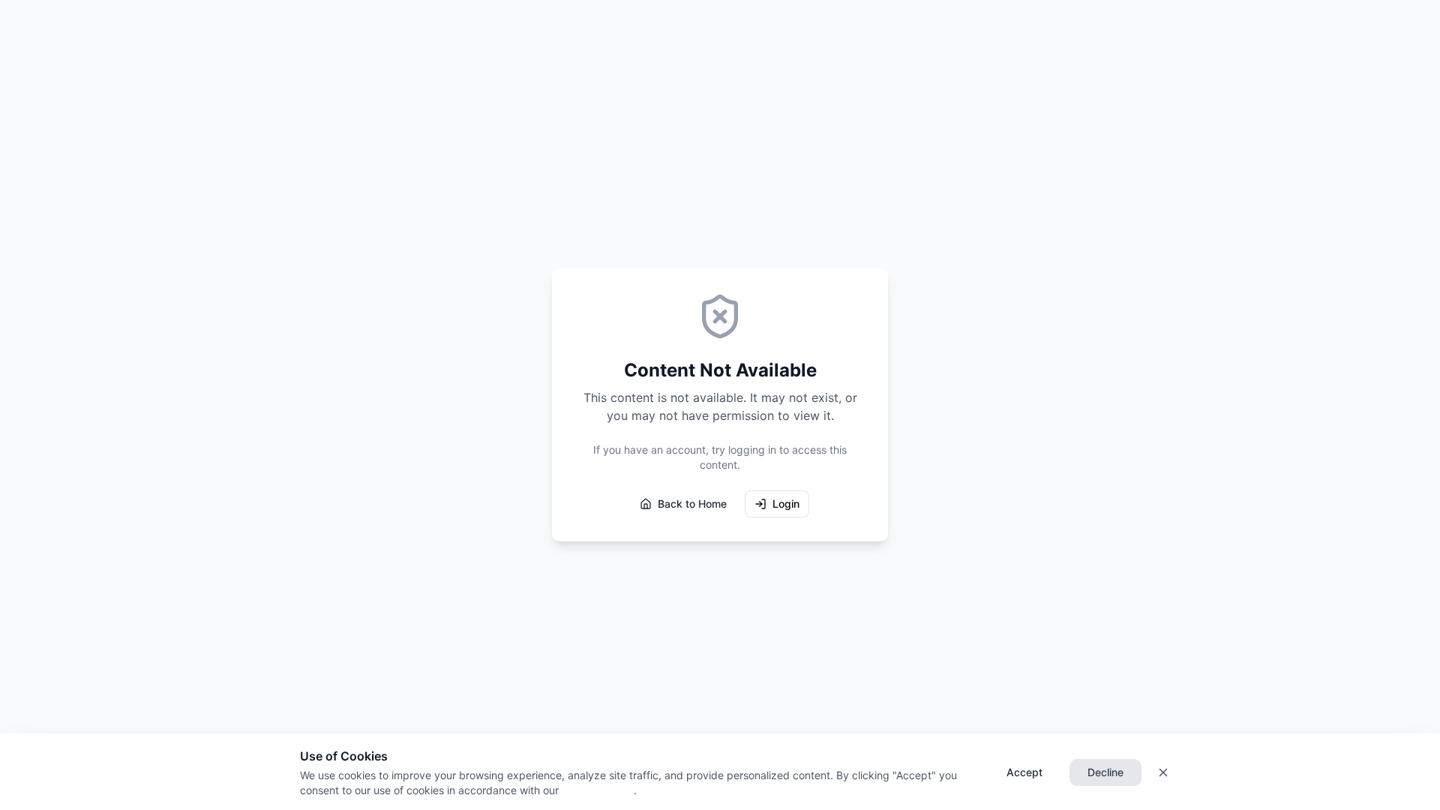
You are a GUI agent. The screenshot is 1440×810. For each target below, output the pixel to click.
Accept (1024, 772)
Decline (1106, 772)
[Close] (1163, 772)
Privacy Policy (596, 790)
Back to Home (692, 503)
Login (786, 503)
